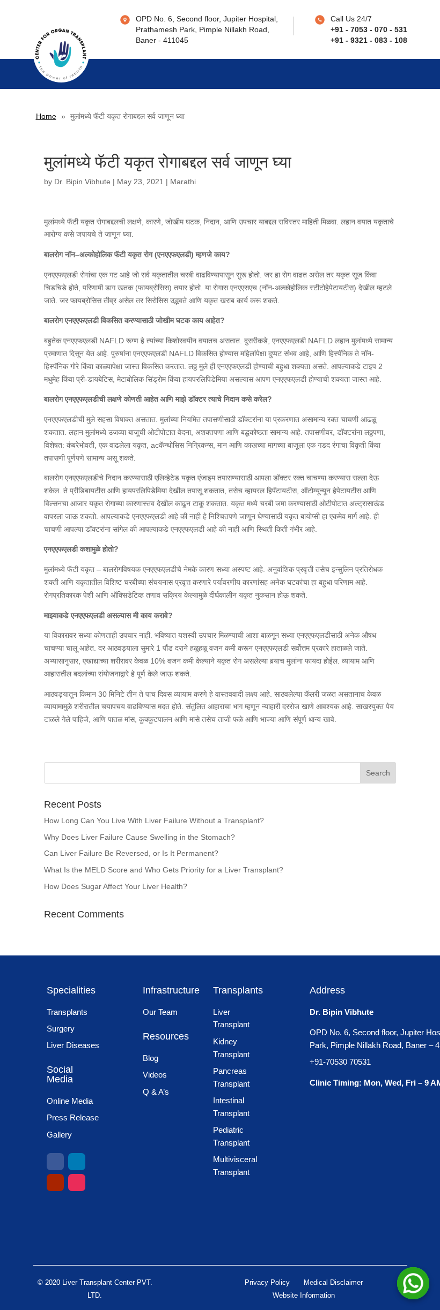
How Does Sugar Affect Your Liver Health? (115, 886)
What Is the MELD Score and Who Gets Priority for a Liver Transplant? (163, 869)
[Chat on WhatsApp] (413, 1283)
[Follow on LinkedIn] (76, 1161)
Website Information (304, 1295)
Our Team (160, 1012)
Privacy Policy (267, 1282)
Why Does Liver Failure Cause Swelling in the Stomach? (139, 837)
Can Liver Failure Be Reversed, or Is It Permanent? (131, 853)
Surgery (61, 1028)
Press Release (73, 1117)
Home (46, 116)
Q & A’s (156, 1091)
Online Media (70, 1100)
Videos (155, 1074)
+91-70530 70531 (340, 1061)
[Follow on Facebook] (55, 1161)
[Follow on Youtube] (55, 1182)
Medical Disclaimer (333, 1282)
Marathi (183, 181)
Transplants (67, 1012)
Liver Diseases (73, 1045)
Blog (150, 1058)
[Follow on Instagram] (76, 1182)
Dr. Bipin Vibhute (82, 181)
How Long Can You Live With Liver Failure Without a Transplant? (154, 820)
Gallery (59, 1134)
